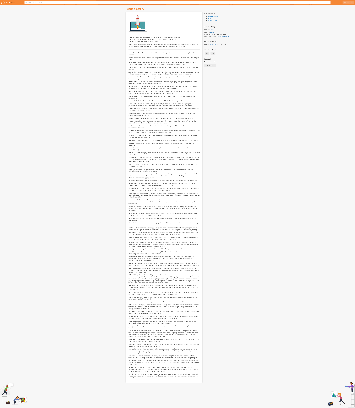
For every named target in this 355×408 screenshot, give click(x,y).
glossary (212, 32)
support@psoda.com (223, 36)
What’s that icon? (213, 16)
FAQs (209, 18)
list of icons (213, 44)
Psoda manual (212, 20)
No (213, 53)
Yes (207, 53)
